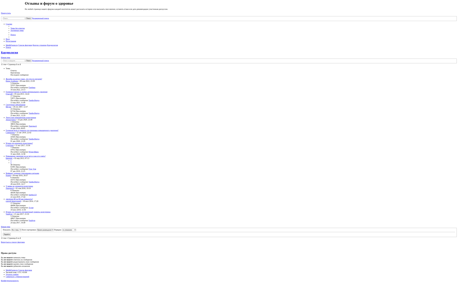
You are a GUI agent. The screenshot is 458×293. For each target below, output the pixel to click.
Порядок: (58, 230)
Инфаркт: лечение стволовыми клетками (22, 173)
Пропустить (6, 13)
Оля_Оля (32, 169)
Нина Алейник (12, 81)
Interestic (9, 158)
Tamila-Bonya (34, 100)
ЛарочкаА (33, 126)
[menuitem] (17, 28)
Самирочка (10, 133)
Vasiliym (9, 214)
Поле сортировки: (29, 230)
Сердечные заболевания (15, 105)
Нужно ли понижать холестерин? (19, 143)
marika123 (33, 195)
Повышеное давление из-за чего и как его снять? (26, 156)
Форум (12, 6)
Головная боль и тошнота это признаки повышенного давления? (32, 130)
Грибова (32, 88)
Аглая (31, 208)
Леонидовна (11, 120)
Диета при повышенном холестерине (21, 118)
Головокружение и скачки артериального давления (26, 92)
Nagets (8, 175)
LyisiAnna (10, 145)
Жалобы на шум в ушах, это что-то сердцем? (24, 79)
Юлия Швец (34, 152)
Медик (8, 107)
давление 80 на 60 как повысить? (19, 199)
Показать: (7, 230)
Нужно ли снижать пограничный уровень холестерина (28, 212)
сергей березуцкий (13, 201)
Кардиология (9, 52)
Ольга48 (9, 94)
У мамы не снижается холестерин (19, 186)
